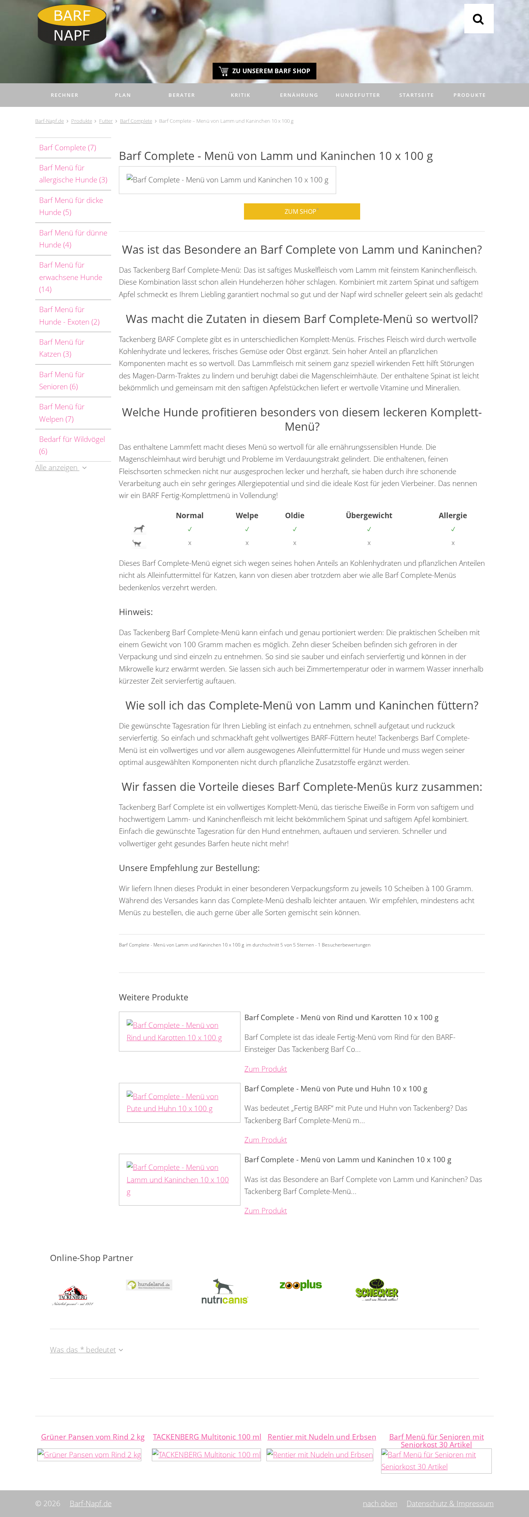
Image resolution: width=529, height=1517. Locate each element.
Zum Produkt (265, 1069)
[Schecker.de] (377, 1289)
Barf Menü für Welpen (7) (61, 413)
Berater (181, 94)
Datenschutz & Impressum (450, 1503)
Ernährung (299, 94)
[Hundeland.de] (149, 1284)
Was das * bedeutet (83, 1350)
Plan (123, 94)
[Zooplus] (301, 1285)
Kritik (241, 94)
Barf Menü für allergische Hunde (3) (73, 174)
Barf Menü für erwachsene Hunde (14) (70, 277)
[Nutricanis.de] (225, 1290)
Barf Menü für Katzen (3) (61, 348)
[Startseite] (264, 28)
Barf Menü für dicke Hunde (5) (71, 206)
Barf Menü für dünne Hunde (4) (73, 239)
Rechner (65, 94)
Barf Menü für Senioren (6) (61, 380)
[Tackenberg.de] (73, 1292)
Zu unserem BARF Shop (271, 71)
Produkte (469, 94)
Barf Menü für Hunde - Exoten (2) (69, 315)
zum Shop (302, 211)
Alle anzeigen (57, 467)
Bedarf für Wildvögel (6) (72, 445)
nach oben (380, 1503)
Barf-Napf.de (91, 1503)
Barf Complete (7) (67, 148)
